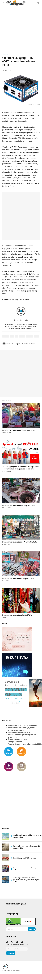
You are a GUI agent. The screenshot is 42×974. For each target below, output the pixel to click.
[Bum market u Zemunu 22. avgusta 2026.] (21, 490)
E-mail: (25, 945)
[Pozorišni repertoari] (21, 751)
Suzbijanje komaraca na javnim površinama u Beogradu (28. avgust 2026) (26, 880)
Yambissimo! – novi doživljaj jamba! (21, 728)
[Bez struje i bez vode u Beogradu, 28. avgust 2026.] (5, 847)
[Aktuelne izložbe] (21, 767)
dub (12, 336)
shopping (29, 336)
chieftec (6, 336)
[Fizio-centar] (22, 692)
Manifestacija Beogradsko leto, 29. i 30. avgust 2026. (27, 836)
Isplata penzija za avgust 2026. (19, 732)
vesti (36, 336)
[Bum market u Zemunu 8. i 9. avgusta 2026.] (21, 527)
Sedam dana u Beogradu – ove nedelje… (23, 725)
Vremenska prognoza (16, 730)
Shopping (5, 54)
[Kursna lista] (17, 639)
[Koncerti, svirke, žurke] (8, 767)
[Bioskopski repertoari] (8, 751)
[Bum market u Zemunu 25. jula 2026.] (21, 600)
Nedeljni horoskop (15, 742)
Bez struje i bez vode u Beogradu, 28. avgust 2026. (26, 847)
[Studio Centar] (13, 921)
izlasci (22, 336)
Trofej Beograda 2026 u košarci (24, 858)
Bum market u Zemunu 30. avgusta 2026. (26, 869)
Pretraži (32, 929)
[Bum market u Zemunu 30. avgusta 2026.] (21, 415)
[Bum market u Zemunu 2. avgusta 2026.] (21, 563)
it (16, 336)
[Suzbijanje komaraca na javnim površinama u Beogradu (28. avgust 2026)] (5, 879)
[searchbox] (17, 929)
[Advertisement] (21, 28)
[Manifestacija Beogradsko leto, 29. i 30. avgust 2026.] (5, 836)
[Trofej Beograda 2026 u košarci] (5, 857)
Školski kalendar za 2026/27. (18, 739)
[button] (3, 3)
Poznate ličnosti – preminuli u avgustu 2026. (25, 744)
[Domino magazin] (28, 921)
